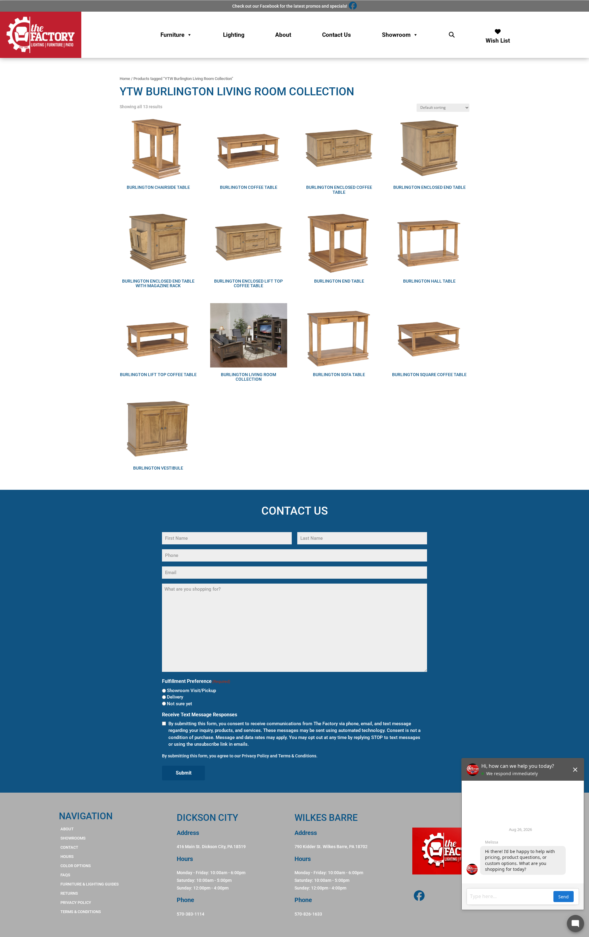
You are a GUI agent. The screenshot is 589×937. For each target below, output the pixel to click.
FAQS (65, 875)
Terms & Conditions (297, 755)
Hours (67, 856)
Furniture (172, 34)
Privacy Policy (255, 755)
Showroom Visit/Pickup (191, 690)
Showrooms (73, 838)
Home (125, 78)
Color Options (75, 865)
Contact (69, 847)
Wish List (498, 39)
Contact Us (336, 34)
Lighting (233, 34)
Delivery (175, 697)
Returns (69, 893)
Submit (183, 773)
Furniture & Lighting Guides (89, 884)
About (283, 34)
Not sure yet (179, 704)
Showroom (396, 34)
